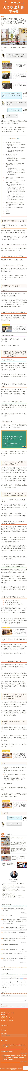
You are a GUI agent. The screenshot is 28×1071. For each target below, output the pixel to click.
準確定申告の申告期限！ (13, 160)
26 (14, 985)
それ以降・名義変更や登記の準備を (15, 199)
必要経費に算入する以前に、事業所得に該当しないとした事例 (14, 909)
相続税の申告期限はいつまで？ (13, 142)
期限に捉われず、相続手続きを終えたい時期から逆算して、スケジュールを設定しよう (15, 165)
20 (17, 983)
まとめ (7, 211)
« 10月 (2, 987)
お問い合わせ (4, 1025)
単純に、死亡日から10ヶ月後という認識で (16, 148)
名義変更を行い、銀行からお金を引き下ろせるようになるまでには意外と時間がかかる (15, 204)
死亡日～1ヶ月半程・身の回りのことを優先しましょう (16, 185)
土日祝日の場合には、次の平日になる (16, 151)
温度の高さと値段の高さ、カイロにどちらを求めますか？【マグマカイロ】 (14, 959)
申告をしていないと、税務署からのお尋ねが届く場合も (15, 178)
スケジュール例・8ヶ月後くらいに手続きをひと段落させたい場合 (15, 181)
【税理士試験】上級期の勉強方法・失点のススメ (14, 949)
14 (21, 982)
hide (18, 138)
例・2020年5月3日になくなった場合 (16, 150)
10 (6, 982)
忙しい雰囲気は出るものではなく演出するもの (13, 927)
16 (2, 983)
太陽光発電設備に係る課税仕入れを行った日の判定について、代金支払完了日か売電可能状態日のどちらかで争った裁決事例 (14, 921)
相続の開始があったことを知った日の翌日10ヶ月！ (16, 145)
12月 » (7, 987)
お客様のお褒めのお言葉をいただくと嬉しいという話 (14, 933)
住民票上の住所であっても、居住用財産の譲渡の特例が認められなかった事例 (14, 939)
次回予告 (8, 213)
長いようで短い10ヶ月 (13, 168)
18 (10, 983)
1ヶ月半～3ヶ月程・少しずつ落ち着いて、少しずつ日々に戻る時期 (16, 188)
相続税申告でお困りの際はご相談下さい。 (15, 208)
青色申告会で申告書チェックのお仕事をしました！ (14, 953)
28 (21, 985)
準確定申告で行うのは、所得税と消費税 (16, 158)
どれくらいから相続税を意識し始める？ (16, 172)
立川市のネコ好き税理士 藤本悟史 (14, 7)
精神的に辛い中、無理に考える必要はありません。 (16, 170)
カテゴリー (3, 1033)
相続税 (3, 16)
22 (25, 983)
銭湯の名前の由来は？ (8, 915)
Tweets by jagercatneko (7, 969)
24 (6, 985)
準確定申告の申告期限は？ (12, 155)
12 (14, 982)
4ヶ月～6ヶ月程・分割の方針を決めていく (16, 194)
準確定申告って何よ (12, 157)
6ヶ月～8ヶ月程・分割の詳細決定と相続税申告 (16, 197)
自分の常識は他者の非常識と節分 (10, 944)
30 (2, 986)
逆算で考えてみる (12, 174)
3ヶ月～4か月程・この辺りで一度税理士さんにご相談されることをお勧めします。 (16, 191)
